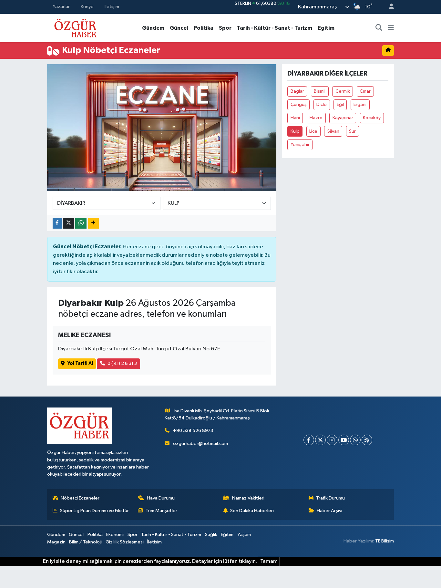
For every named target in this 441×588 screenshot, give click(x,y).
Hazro (316, 117)
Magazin (56, 542)
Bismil (319, 91)
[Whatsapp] (355, 440)
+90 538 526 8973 (193, 430)
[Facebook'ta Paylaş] (57, 223)
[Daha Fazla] (93, 223)
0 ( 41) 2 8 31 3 (122, 363)
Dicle (321, 104)
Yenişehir (300, 144)
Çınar (365, 91)
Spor (225, 28)
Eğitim (326, 28)
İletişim (112, 6)
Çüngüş (299, 104)
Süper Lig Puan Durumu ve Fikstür (94, 510)
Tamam (269, 561)
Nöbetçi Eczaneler (80, 498)
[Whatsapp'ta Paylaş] (81, 223)
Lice (313, 131)
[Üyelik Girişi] (389, 7)
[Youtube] (343, 440)
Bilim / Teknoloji (85, 542)
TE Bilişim (384, 541)
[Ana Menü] (391, 28)
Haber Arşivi (329, 510)
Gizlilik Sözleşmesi (125, 542)
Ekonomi (115, 534)
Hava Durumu (161, 498)
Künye (87, 6)
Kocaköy (372, 117)
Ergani (360, 104)
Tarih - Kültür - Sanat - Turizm (274, 28)
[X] (320, 440)
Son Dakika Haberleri (252, 510)
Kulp (295, 131)
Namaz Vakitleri (248, 498)
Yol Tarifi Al (80, 363)
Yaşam (244, 534)
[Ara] (379, 28)
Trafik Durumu (330, 498)
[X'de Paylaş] (68, 223)
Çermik (342, 91)
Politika (203, 28)
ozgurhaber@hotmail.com (200, 443)
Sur (352, 131)
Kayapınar (343, 117)
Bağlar (297, 91)
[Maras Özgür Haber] (75, 27)
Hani (295, 117)
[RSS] (367, 440)
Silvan (333, 131)
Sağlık (211, 534)
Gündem (153, 28)
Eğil (340, 104)
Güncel (179, 28)
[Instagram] (332, 440)
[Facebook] (308, 440)
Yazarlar (61, 6)
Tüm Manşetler (161, 510)
